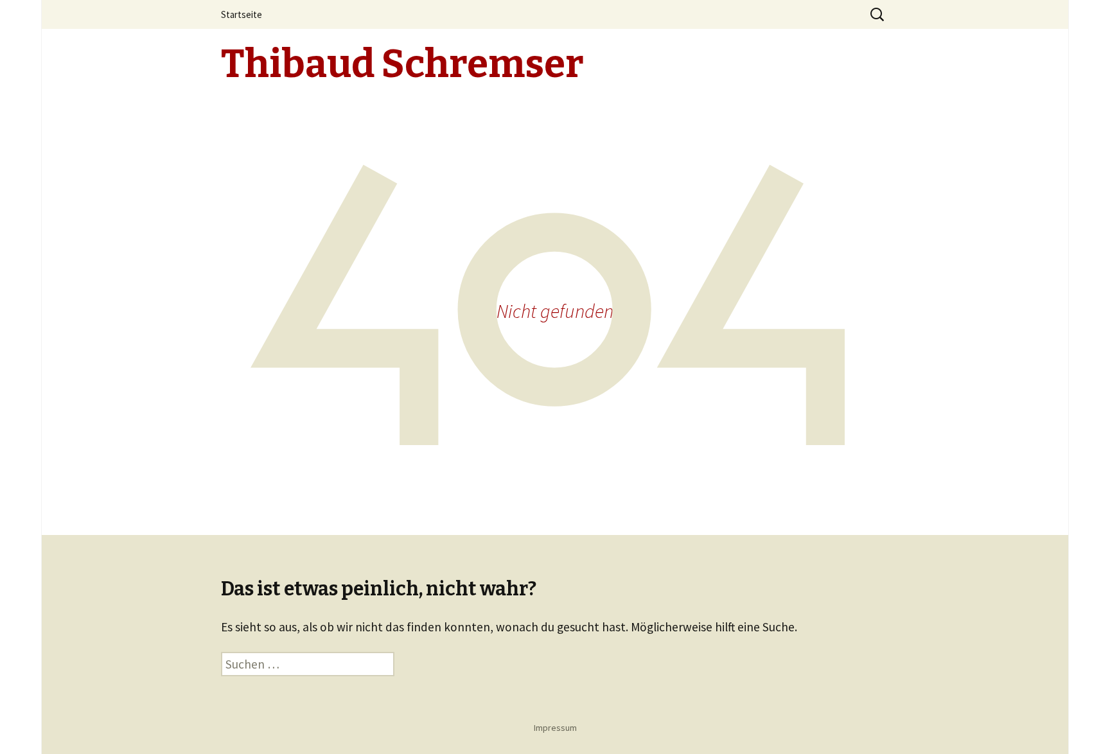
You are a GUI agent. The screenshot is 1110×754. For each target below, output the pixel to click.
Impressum (555, 727)
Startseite (241, 14)
